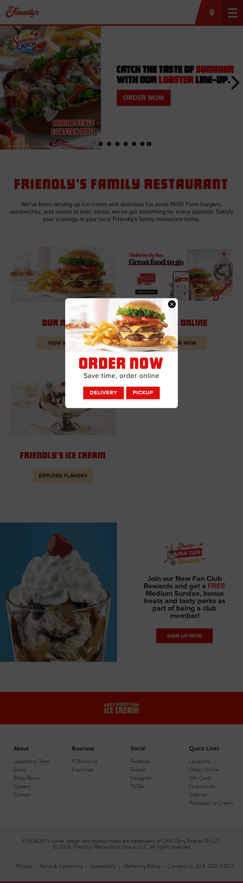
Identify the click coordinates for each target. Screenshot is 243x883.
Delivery (103, 392)
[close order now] (172, 304)
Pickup (143, 392)
